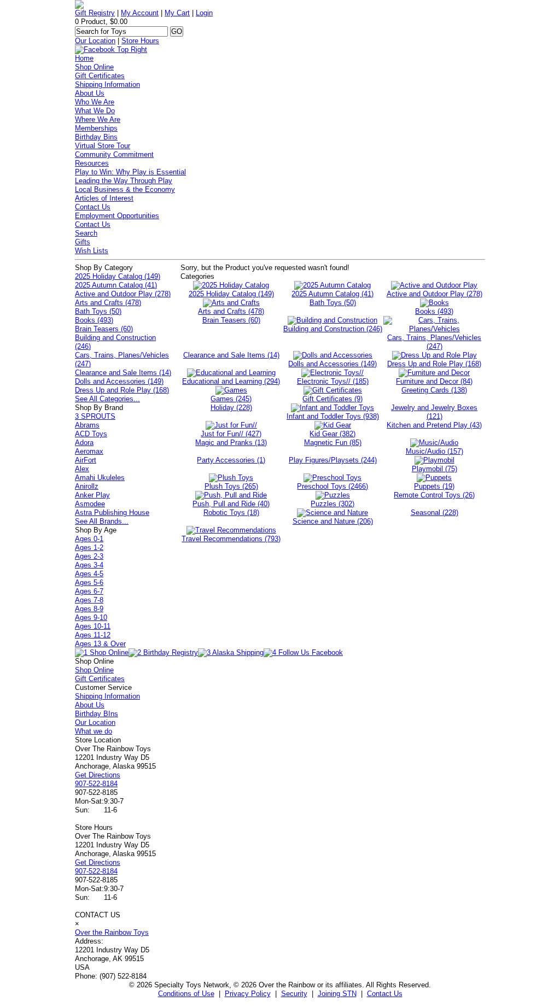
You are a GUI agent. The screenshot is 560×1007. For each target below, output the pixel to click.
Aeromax (89, 451)
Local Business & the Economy (125, 189)
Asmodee (90, 504)
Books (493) (94, 320)
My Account (140, 13)
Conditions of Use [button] (186, 994)
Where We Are (97, 119)
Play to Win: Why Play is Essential (130, 172)
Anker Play (92, 495)
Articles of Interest (104, 198)
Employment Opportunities (117, 216)
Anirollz (86, 486)
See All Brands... (102, 521)
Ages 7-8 (89, 600)
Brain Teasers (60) (104, 329)
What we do (93, 731)
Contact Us (92, 207)
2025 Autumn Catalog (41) (116, 285)
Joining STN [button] (337, 994)
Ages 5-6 (89, 582)
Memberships (96, 128)
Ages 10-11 (92, 626)
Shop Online (94, 67)
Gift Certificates (100, 76)
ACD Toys (91, 434)
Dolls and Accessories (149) (119, 381)
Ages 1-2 (89, 547)
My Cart (177, 13)
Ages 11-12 (92, 635)
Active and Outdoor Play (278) (123, 294)
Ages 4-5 (89, 574)
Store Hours (140, 41)
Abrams (87, 425)
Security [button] (294, 994)
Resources (92, 163)
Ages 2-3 (89, 556)
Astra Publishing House (112, 512)
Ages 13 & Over (100, 644)
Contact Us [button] (384, 994)
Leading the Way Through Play (123, 181)
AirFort (85, 460)
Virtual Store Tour (102, 146)
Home (84, 58)
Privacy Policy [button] (248, 994)
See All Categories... (107, 399)
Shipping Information (107, 84)
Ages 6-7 (89, 591)
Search (86, 233)
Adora (84, 442)
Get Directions (97, 775)
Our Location (95, 41)
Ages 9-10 (91, 617)
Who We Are (94, 102)
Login (204, 13)
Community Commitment (114, 154)
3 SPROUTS (95, 416)
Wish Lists (91, 251)
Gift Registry (95, 13)
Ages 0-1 (89, 539)
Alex (82, 469)
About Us (89, 93)
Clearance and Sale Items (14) (123, 372)
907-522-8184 (96, 784)
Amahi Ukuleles (100, 477)
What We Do (95, 111)
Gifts (82, 242)
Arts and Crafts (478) (108, 302)
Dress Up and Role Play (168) (122, 390)
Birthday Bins (96, 137)
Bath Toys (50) (98, 311)
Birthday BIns (96, 714)
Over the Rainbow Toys (112, 932)
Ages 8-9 (89, 609)
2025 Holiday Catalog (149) (117, 276)
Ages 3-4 (89, 565)
